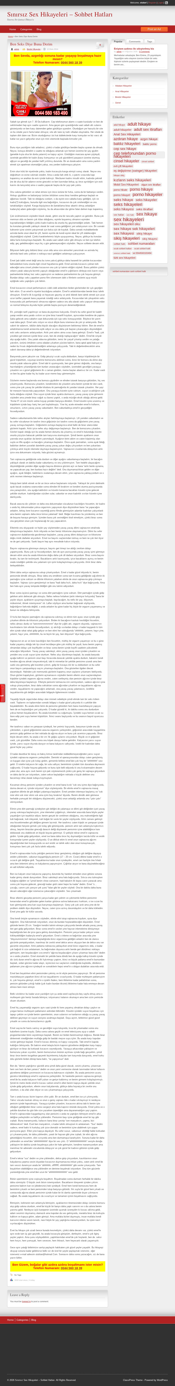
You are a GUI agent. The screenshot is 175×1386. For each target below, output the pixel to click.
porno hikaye (141, 189)
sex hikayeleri (129, 219)
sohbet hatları (76, 1365)
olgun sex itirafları (151, 184)
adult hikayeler (122, 129)
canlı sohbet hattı (138, 271)
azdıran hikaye (126, 139)
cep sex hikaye (125, 149)
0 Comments (144, 52)
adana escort (70, 1330)
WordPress (162, 1380)
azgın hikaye (149, 139)
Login (160, 3)
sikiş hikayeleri (127, 238)
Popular (118, 41)
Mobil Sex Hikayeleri (126, 184)
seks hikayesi (124, 209)
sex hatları (119, 214)
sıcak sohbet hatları (123, 248)
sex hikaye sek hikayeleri (134, 229)
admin (16, 49)
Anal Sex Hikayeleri (127, 134)
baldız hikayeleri (127, 144)
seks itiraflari (144, 209)
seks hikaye (123, 200)
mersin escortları (59, 1365)
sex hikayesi (124, 233)
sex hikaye (146, 214)
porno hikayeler (148, 194)
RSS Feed (166, 2)
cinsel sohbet (148, 161)
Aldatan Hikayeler (123, 86)
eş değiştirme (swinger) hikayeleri (135, 170)
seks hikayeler (146, 200)
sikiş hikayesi (149, 238)
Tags (149, 41)
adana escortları (59, 1335)
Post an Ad (154, 29)
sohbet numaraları (141, 243)
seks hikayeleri (128, 204)
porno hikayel (122, 195)
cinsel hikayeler (126, 161)
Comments (134, 41)
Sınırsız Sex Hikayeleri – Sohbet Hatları (60, 14)
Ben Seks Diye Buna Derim (31, 43)
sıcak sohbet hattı (142, 248)
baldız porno (150, 144)
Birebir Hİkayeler (34, 49)
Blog (39, 29)
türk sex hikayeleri (125, 257)
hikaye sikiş (119, 175)
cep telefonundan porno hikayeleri (135, 154)
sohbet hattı (119, 244)
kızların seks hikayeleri (132, 180)
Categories (26, 29)
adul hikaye (119, 125)
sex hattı (130, 215)
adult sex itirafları (148, 129)
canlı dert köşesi (59, 1356)
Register (152, 3)
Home (12, 29)
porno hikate (120, 189)
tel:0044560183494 (142, 253)
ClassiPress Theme (133, 1380)
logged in (26, 1301)
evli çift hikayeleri (123, 166)
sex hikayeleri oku (127, 224)
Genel (118, 103)
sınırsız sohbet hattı (122, 253)
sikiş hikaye (144, 233)
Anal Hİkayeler (122, 91)
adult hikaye (139, 124)
